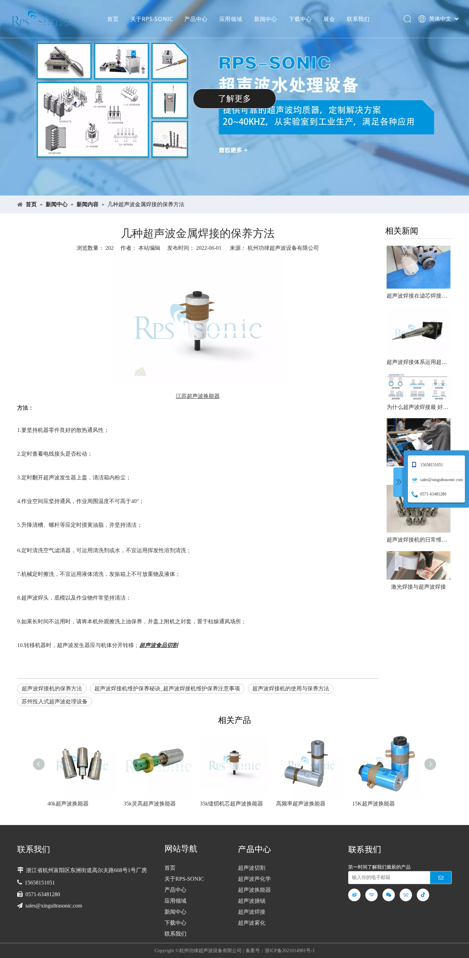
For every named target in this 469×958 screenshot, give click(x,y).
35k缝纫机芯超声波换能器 (231, 803)
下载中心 (300, 19)
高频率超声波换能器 (300, 803)
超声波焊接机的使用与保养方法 (290, 688)
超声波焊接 (251, 912)
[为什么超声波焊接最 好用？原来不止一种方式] (418, 387)
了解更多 (312, 98)
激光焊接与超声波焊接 (418, 587)
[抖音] (423, 895)
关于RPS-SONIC (151, 19)
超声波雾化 (251, 923)
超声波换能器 (254, 890)
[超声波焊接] (418, 442)
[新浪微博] (354, 895)
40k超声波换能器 (68, 803)
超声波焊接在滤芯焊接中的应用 (418, 296)
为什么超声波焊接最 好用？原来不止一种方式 (418, 407)
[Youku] (371, 895)
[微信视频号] (406, 895)
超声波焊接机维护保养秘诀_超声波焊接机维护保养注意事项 (167, 688)
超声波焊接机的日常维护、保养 (418, 540)
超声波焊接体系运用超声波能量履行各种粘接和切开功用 (418, 362)
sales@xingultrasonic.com (53, 906)
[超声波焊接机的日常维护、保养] (418, 509)
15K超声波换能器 (373, 803)
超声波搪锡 (251, 901)
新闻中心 (265, 19)
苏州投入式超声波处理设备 (55, 701)
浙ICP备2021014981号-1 (290, 950)
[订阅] (441, 877)
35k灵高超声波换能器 (150, 803)
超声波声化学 (254, 879)
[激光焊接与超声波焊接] (418, 565)
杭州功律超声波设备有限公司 (283, 248)
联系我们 (358, 19)
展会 (329, 19)
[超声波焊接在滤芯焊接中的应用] (418, 267)
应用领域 (230, 19)
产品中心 (195, 19)
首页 (113, 19)
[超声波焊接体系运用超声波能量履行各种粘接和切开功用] (418, 331)
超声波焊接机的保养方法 (52, 688)
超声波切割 (251, 868)
